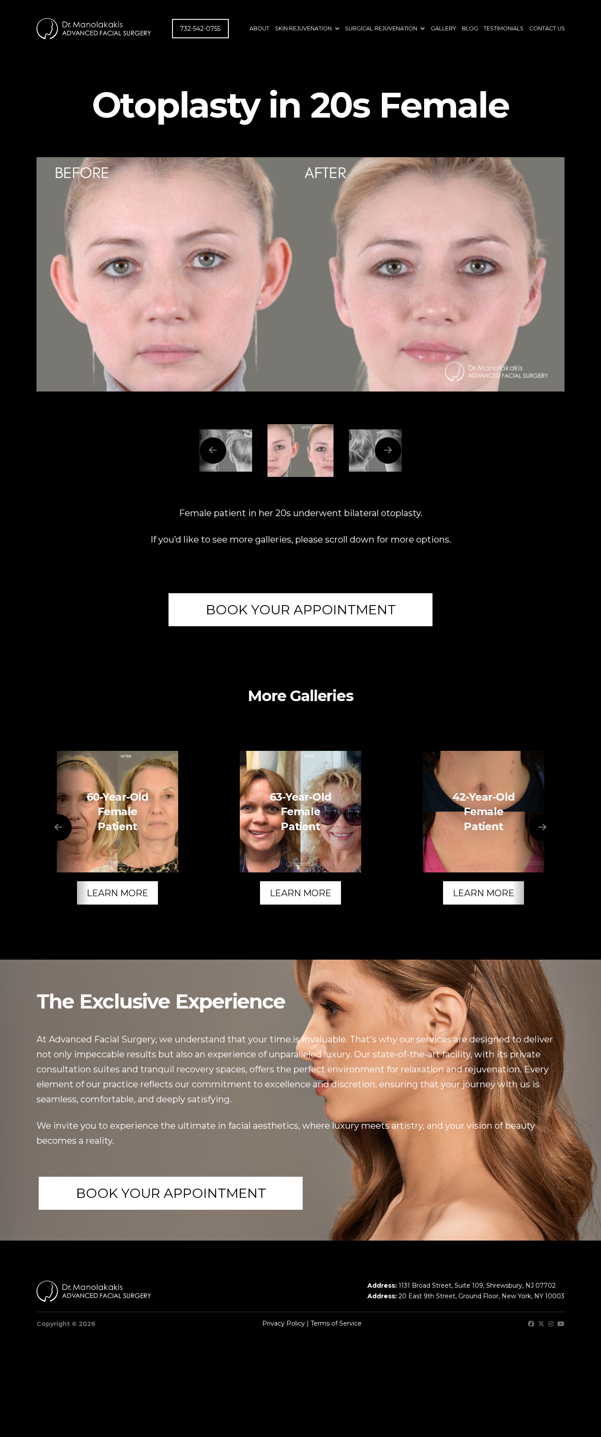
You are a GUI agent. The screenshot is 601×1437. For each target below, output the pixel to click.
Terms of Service (336, 1323)
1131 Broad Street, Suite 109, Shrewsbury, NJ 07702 (477, 1285)
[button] (300, 609)
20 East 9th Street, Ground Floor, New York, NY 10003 (481, 1296)
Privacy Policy (283, 1323)
